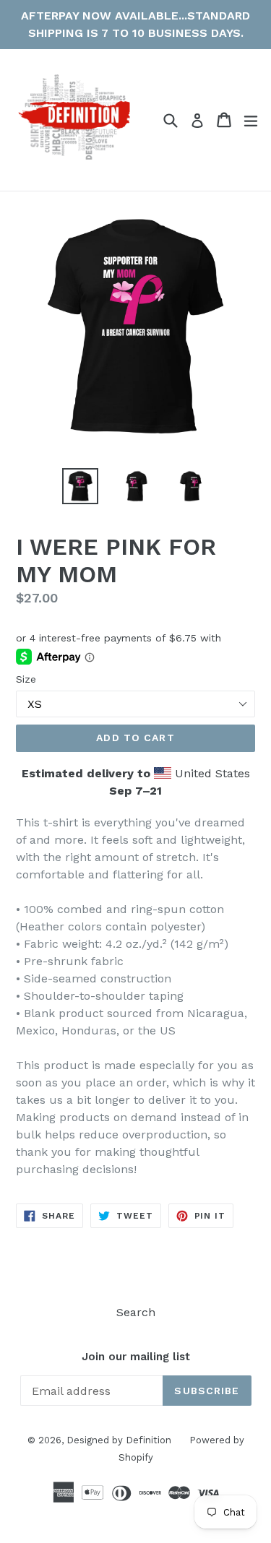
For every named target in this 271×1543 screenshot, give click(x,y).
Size (26, 679)
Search (135, 1312)
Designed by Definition (118, 1440)
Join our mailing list (136, 1356)
